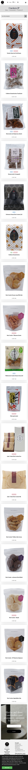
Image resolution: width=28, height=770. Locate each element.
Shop (6, 10)
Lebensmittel (12, 10)
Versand (7, 753)
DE (14, 2)
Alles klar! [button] (7, 767)
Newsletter (7, 749)
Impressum (7, 751)
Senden (14, 731)
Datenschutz (7, 754)
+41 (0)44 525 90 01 (19, 749)
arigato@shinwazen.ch (20, 750)
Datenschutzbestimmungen (10, 764)
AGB (7, 750)
